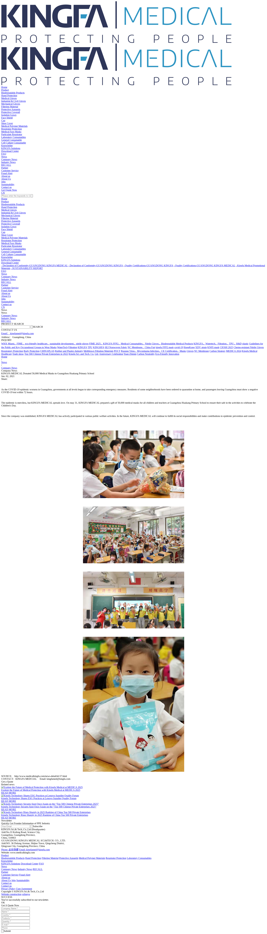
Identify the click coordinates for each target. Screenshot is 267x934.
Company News (9, 159)
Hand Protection (9, 95)
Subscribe (37, 826)
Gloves (190, 351)
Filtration (72, 347)
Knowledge (7, 145)
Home (4, 87)
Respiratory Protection (12, 351)
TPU (90, 347)
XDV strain (201, 347)
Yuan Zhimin (130, 354)
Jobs (3, 181)
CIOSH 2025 (226, 347)
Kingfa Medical (249, 351)
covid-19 (178, 347)
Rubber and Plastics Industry (69, 351)
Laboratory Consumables (13, 137)
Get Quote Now (9, 190)
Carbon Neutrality (146, 354)
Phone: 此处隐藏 (10, 849)
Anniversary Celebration (111, 354)
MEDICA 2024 (233, 351)
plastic (245, 343)
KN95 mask (213, 347)
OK (3, 902)
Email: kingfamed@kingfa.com (34, 849)
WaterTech (62, 347)
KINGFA (82, 347)
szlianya (26, 894)
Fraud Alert (6, 173)
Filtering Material (9, 106)
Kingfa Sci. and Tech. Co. (81, 354)
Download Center (10, 151)
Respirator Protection (11, 129)
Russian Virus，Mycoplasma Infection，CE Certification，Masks (153, 351)
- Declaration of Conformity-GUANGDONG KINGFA (95, 265)
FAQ (3, 154)
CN (3, 192)
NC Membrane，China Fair (141, 347)
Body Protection (32, 351)
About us (5, 176)
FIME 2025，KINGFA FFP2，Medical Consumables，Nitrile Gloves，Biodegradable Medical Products (141, 343)
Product (5, 90)
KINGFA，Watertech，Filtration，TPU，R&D (218, 343)
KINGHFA (98, 347)
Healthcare (6, 354)
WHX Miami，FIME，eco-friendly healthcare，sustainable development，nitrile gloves (45, 343)
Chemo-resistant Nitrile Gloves (249, 347)
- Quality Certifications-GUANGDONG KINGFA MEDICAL (204, 265)
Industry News (8, 162)
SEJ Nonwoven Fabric (116, 347)
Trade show (18, 354)
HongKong (189, 347)
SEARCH (38, 326)
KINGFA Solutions (10, 148)
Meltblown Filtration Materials (98, 351)
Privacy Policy (8, 888)
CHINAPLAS (47, 351)
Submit (7, 931)
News (4, 156)
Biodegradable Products (13, 92)
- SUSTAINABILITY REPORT (27, 268)
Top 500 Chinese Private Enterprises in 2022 (46, 354)
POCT (117, 351)
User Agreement (24, 888)
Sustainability (7, 184)
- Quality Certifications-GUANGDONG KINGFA (148, 265)
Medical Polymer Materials (14, 126)
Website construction (11, 894)
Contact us (6, 187)
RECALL (6, 165)
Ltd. (97, 354)
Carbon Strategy (217, 351)
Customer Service (10, 170)
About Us (6, 179)
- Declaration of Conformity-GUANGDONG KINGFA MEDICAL (34, 265)
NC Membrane (201, 351)
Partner (4, 167)
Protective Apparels (10, 109)
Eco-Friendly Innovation (167, 354)
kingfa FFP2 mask (165, 347)
